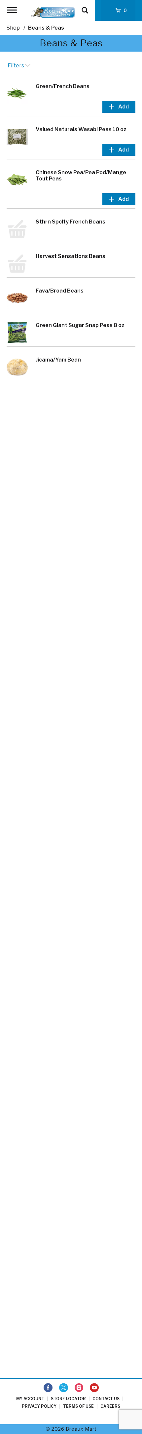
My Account (30, 1398)
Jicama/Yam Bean (58, 360)
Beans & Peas (46, 28)
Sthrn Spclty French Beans (70, 222)
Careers (110, 1406)
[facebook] (48, 1388)
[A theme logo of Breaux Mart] (53, 12)
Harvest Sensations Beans (70, 256)
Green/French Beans (62, 86)
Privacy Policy (39, 1406)
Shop (13, 28)
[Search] (85, 7)
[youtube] (94, 1388)
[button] (118, 107)
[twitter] (63, 1388)
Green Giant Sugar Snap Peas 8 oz (80, 325)
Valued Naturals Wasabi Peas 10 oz (81, 129)
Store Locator (68, 1398)
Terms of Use (78, 1406)
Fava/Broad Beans (60, 291)
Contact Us (106, 1398)
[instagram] (79, 1388)
